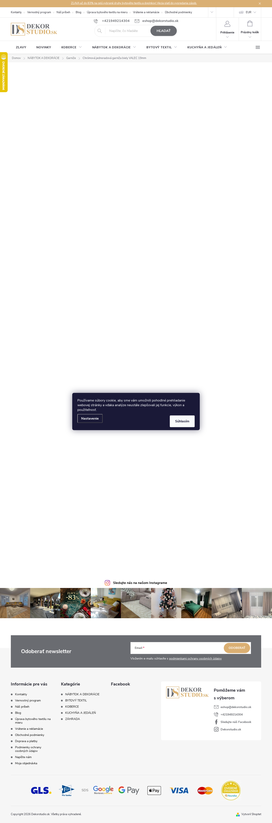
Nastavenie (90, 418)
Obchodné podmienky (178, 12)
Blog (78, 12)
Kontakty (16, 12)
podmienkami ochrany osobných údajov (195, 659)
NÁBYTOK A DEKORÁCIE (82, 694)
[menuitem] (21, 47)
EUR (248, 12)
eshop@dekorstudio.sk (236, 707)
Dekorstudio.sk (231, 729)
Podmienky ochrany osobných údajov (28, 749)
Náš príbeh (63, 12)
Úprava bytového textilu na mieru (107, 12)
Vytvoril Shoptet (251, 814)
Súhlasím (182, 421)
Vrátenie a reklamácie (146, 12)
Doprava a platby (26, 741)
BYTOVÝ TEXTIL (76, 700)
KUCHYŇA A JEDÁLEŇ (80, 713)
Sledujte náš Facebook (236, 722)
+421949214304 (232, 715)
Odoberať (237, 648)
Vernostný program (39, 12)
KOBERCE (72, 706)
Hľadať (164, 31)
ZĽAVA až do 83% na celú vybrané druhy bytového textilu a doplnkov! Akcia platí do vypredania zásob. (134, 3)
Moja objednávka (26, 763)
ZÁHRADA (72, 719)
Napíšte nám (23, 757)
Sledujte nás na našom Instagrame (140, 583)
